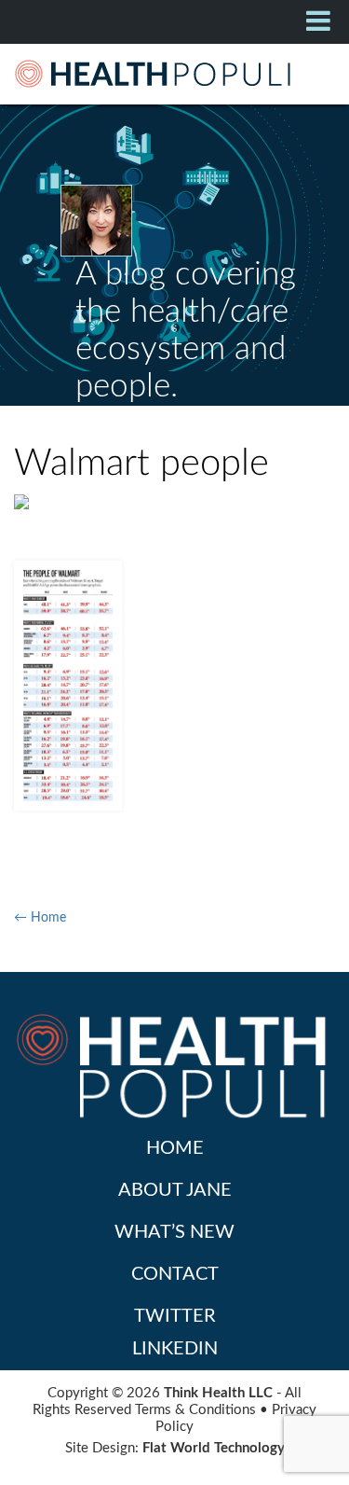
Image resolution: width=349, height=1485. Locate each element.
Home (175, 1148)
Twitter (175, 1316)
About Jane (175, 1190)
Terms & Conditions (195, 1410)
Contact (175, 1274)
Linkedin (175, 1348)
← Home (40, 917)
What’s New (174, 1232)
